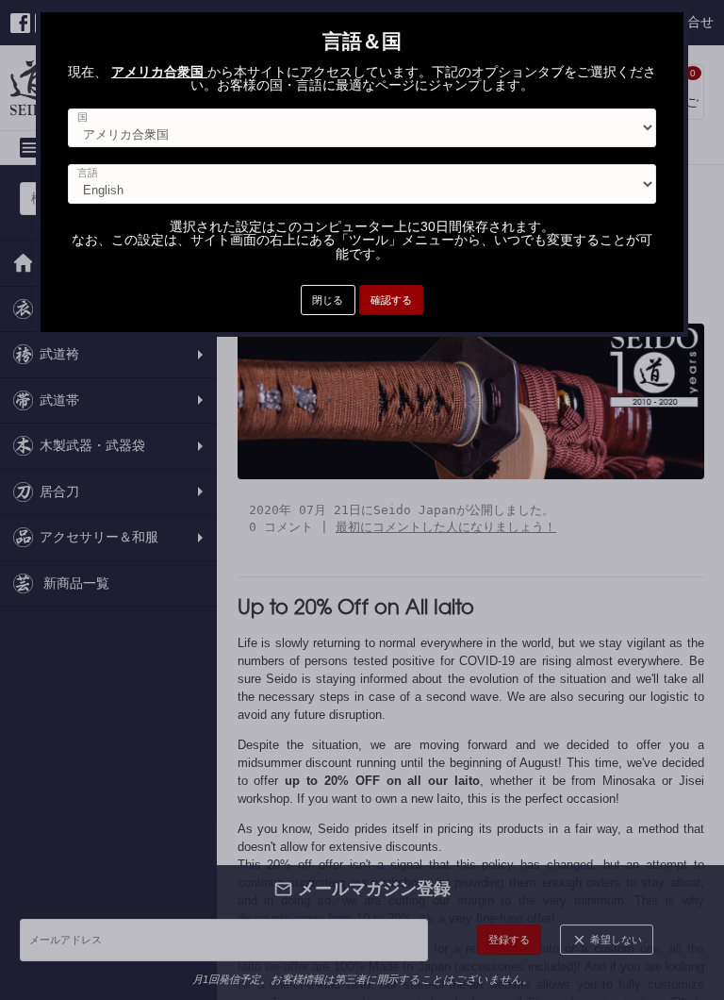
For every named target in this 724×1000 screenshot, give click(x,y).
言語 (87, 173)
